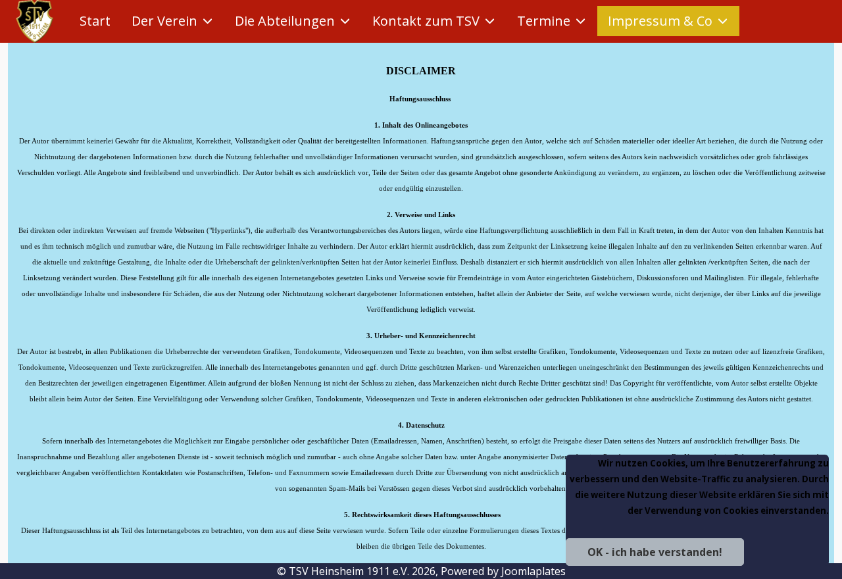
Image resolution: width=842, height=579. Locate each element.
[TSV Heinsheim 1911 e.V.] (34, 21)
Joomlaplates (533, 571)
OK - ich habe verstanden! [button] (654, 552)
